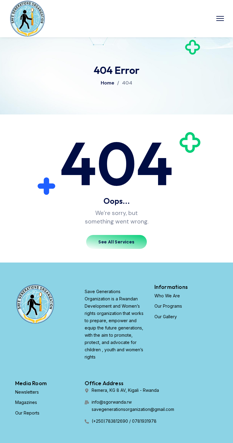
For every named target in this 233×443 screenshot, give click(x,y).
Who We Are (167, 295)
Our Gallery (165, 316)
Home (107, 83)
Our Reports (27, 413)
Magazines (26, 402)
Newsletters (27, 392)
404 (127, 83)
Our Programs (168, 306)
